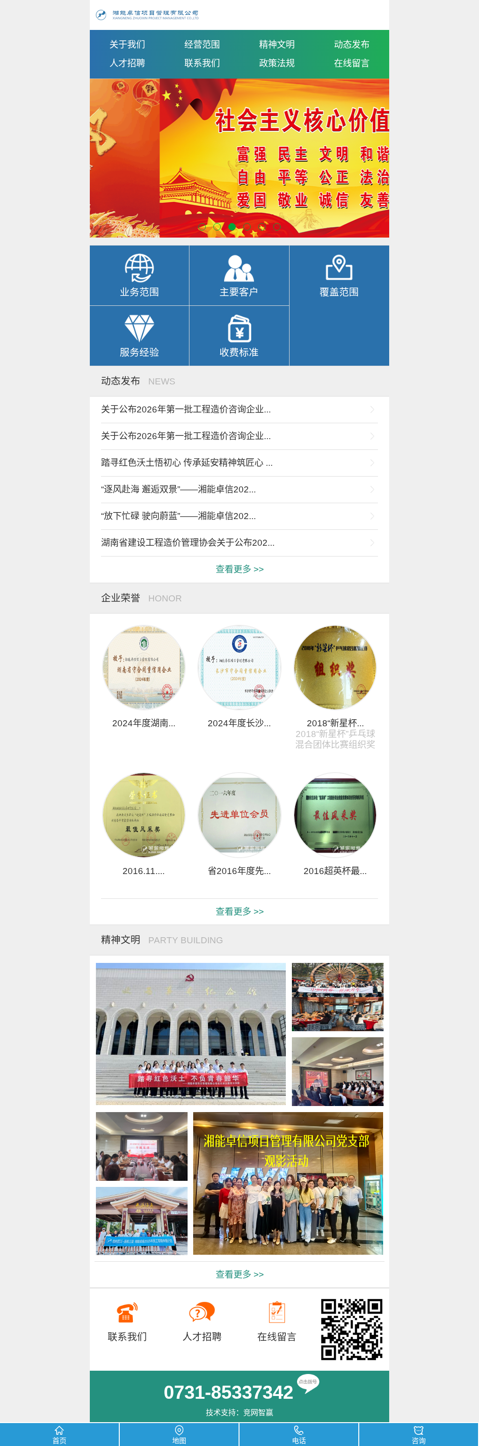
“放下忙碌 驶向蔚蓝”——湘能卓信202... (178, 516)
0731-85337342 (228, 1392)
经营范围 (202, 45)
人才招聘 (127, 63)
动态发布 (352, 45)
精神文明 (277, 45)
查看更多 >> (240, 569)
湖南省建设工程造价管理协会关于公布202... (188, 543)
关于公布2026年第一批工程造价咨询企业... (186, 409)
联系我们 (202, 63)
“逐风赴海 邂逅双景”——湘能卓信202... (178, 489)
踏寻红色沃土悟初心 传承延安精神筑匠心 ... (187, 463)
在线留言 (352, 63)
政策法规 (277, 63)
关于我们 (127, 45)
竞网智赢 (258, 1413)
